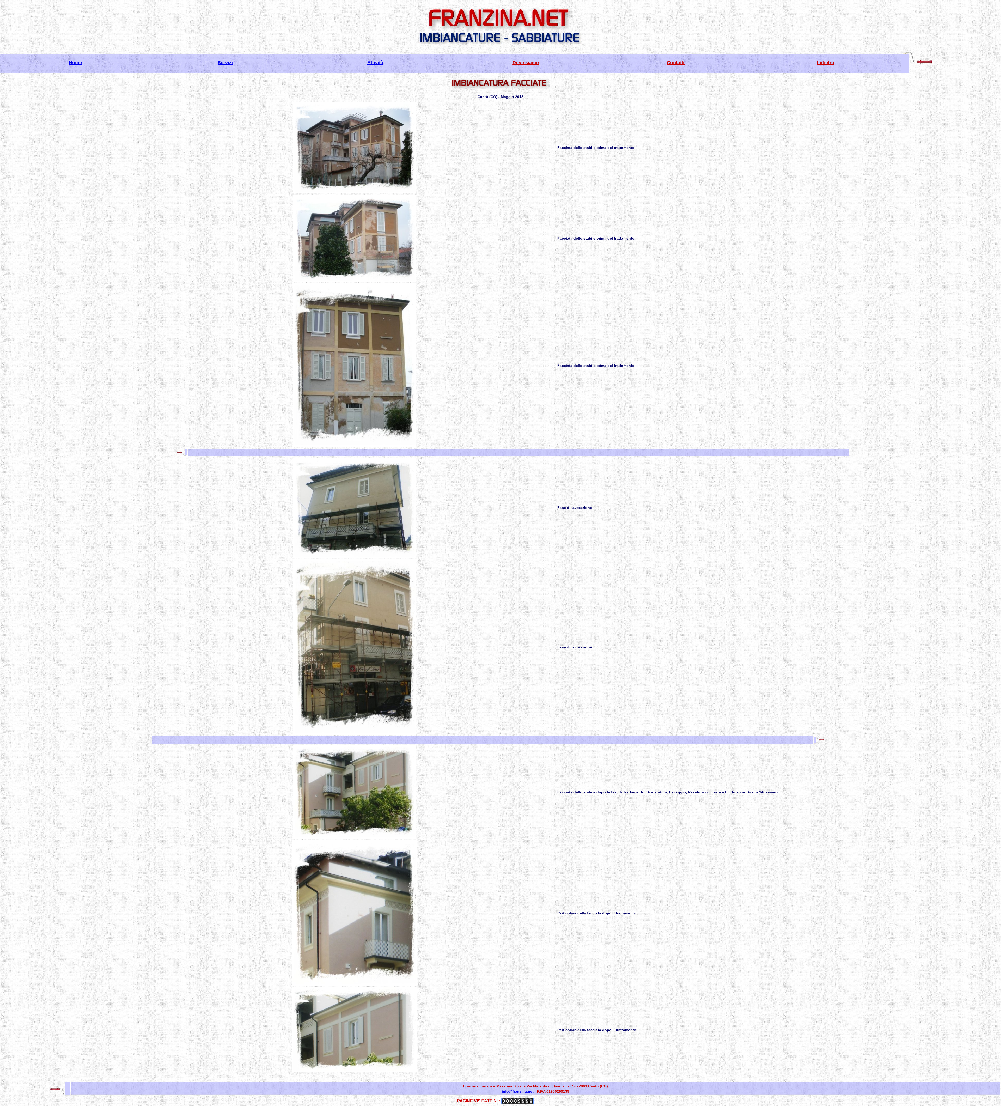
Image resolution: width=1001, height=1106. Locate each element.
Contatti (676, 62)
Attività (375, 62)
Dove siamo (525, 62)
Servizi (225, 62)
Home (75, 62)
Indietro (825, 62)
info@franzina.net (518, 1091)
